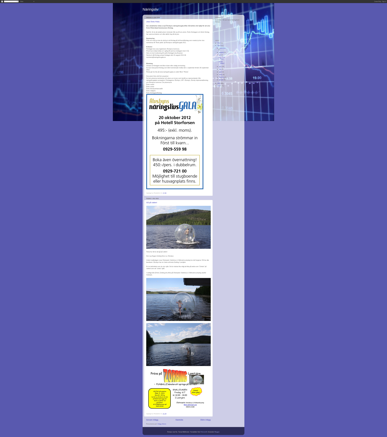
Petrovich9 (204, 432)
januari (221, 80)
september (222, 48)
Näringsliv (151, 9)
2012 (219, 45)
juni (220, 66)
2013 (219, 43)
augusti (221, 52)
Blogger (217, 432)
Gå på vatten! (151, 203)
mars (221, 74)
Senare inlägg (152, 420)
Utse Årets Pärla (152, 22)
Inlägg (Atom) (161, 424)
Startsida (179, 420)
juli (220, 55)
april (220, 72)
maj (220, 69)
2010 (219, 86)
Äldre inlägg (205, 420)
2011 (219, 83)
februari (221, 77)
